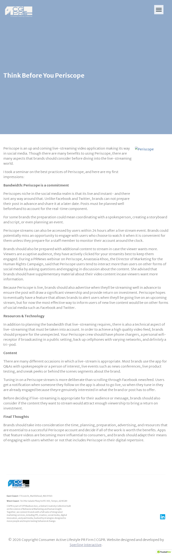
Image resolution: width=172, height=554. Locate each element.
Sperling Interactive (85, 545)
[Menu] (158, 9)
